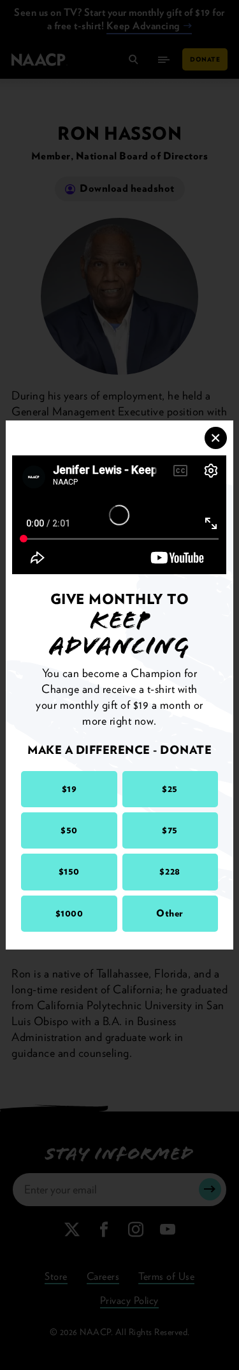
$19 (69, 789)
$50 (69, 830)
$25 (170, 789)
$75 (170, 830)
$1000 (69, 913)
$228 (169, 871)
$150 (69, 871)
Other (170, 913)
